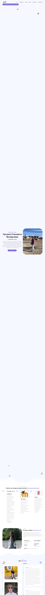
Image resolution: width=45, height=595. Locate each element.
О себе (26, 2)
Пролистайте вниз (12, 250)
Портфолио (34, 2)
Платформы (21, 2)
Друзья (30, 2)
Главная (16, 2)
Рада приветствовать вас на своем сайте (10, 4)
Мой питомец (40, 2)
